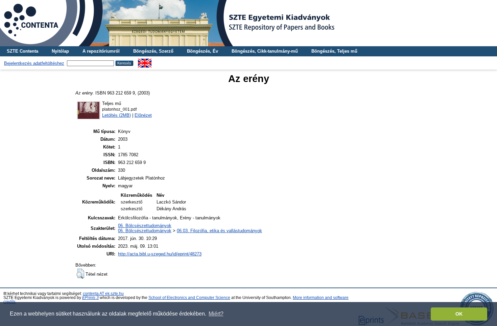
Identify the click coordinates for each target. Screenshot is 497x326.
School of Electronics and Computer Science (189, 298)
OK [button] (459, 314)
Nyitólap (60, 51)
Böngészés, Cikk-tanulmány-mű (265, 51)
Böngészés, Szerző (153, 51)
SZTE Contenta (22, 51)
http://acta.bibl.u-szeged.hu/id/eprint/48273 (160, 253)
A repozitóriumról (101, 51)
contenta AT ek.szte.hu (103, 294)
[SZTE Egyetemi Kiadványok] (248, 23)
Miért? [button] (216, 314)
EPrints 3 (90, 298)
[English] (144, 61)
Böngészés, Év (202, 51)
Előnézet (143, 115)
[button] (80, 274)
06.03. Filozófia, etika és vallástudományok (219, 230)
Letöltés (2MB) (116, 115)
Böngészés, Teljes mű (334, 51)
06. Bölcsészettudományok (144, 225)
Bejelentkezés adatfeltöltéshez (34, 63)
